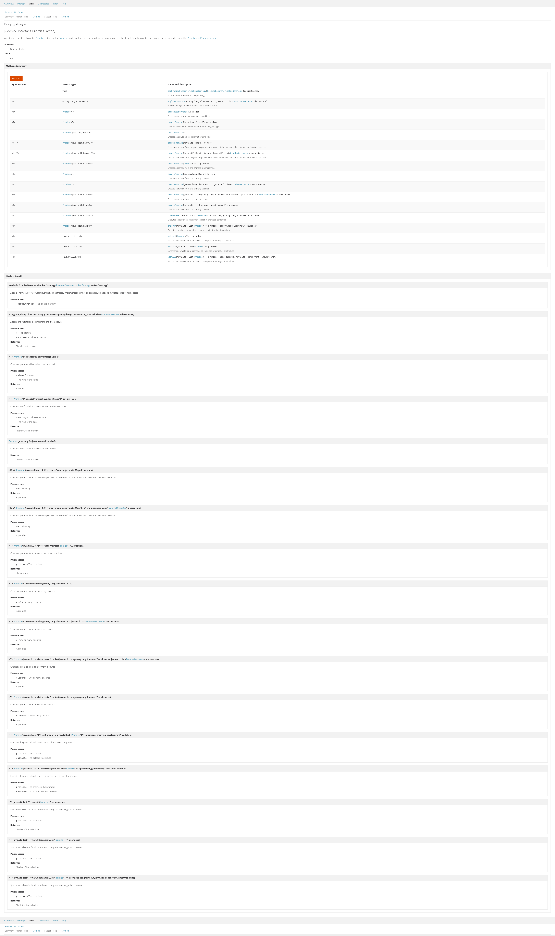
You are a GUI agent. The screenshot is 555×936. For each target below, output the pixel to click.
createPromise (175, 122)
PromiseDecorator (243, 101)
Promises (63, 38)
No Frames (19, 12)
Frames (8, 12)
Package (21, 3)
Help (64, 3)
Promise (40, 38)
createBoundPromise (178, 112)
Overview (9, 3)
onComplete (173, 215)
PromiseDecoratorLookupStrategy (224, 91)
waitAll (172, 236)
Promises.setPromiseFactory (202, 38)
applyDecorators (176, 101)
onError (172, 226)
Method (36, 16)
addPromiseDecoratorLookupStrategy (187, 91)
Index (55, 3)
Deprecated (43, 3)
